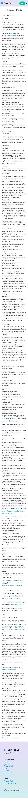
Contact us (8, 772)
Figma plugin (9, 766)
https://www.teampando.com (13, 26)
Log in (22, 3)
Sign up (7, 764)
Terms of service (10, 783)
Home (6, 762)
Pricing (6, 770)
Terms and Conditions (16, 51)
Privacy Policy (9, 781)
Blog (5, 768)
